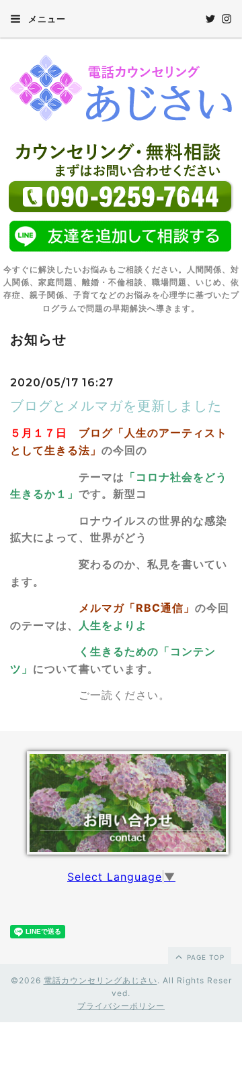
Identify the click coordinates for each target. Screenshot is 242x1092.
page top (204, 957)
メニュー (46, 18)
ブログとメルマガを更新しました (116, 405)
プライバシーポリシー (121, 1006)
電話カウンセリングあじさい (100, 980)
